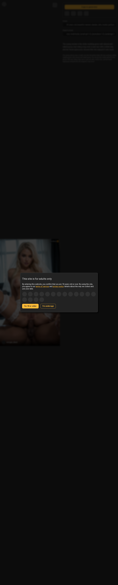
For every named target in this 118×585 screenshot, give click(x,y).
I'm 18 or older (30, 306)
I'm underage (48, 306)
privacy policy (58, 286)
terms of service (42, 286)
